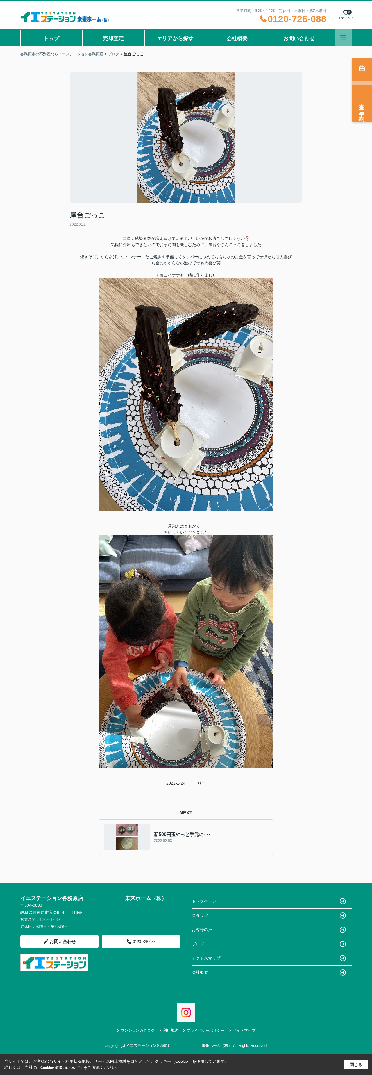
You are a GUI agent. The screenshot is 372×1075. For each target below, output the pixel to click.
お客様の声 (202, 929)
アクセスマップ (206, 958)
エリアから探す (175, 38)
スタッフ (200, 915)
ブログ (198, 944)
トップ (51, 38)
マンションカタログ (138, 1030)
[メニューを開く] (343, 37)
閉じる (356, 1064)
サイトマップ (244, 1030)
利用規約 (170, 1030)
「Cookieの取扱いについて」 (60, 1068)
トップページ (204, 901)
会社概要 (237, 38)
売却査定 (113, 38)
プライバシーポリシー (205, 1030)
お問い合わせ (299, 38)
